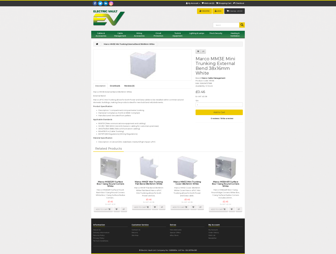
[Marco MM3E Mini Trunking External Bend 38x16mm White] (142, 65)
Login (219, 11)
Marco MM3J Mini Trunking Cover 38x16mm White (187, 182)
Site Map (135, 235)
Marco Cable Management (213, 78)
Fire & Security (216, 33)
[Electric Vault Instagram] (111, 3)
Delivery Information (101, 232)
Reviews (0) (129, 86)
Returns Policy (99, 235)
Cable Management (120, 34)
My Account (213, 230)
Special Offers (175, 232)
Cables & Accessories (101, 34)
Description (100, 86)
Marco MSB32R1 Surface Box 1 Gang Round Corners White (110, 183)
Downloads (115, 86)
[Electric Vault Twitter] (100, 3)
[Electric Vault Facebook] (95, 3)
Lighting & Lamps (196, 33)
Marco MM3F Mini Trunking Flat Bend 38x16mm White (149, 182)
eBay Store (174, 235)
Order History (213, 232)
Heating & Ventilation (235, 34)
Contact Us (136, 230)
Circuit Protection (158, 34)
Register (205, 11)
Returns (135, 232)
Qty (197, 100)
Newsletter (212, 238)
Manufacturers (176, 230)
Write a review (226, 118)
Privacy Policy (98, 238)
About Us (97, 230)
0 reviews (215, 118)
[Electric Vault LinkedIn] (105, 3)
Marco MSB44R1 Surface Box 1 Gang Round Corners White (225, 183)
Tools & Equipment (177, 34)
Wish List (212, 235)
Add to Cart (219, 112)
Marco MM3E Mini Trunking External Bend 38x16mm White (129, 44)
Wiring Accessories (139, 34)
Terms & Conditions (100, 241)
